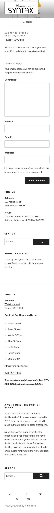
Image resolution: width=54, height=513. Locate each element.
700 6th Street (12, 304)
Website (9, 152)
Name (8, 121)
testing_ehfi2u (14, 36)
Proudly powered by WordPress (20, 505)
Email (8, 137)
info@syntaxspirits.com (16, 366)
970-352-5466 (12, 373)
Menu (29, 22)
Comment (10, 79)
